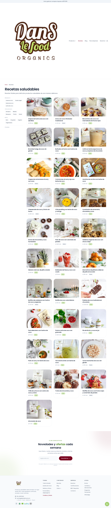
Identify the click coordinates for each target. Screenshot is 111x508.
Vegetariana (9, 122)
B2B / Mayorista (75, 488)
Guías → (59, 488)
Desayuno (8, 114)
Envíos (86, 483)
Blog (86, 41)
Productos (72, 41)
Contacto (73, 491)
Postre (14, 114)
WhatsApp (87, 495)
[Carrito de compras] (107, 41)
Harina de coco (9, 103)
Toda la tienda (46, 483)
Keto (7, 120)
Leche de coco (9, 106)
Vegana (20, 120)
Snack (20, 114)
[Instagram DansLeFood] (16, 503)
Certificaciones (75, 486)
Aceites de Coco (47, 486)
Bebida (14, 111)
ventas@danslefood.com (23, 498)
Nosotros (102, 41)
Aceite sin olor (9, 100)
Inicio (6, 84)
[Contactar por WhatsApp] (107, 504)
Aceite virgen (18, 100)
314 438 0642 (20, 496)
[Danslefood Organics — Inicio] (36, 41)
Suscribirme (64, 458)
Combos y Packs (47, 495)
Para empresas (93, 41)
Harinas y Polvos (47, 488)
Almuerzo (8, 111)
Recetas (80, 41)
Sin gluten (13, 120)
